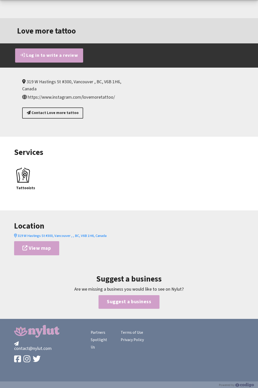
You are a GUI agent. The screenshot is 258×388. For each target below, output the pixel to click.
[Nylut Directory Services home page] (36, 331)
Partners (98, 332)
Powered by (227, 385)
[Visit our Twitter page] (37, 359)
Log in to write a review (51, 55)
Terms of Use (132, 332)
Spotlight (99, 340)
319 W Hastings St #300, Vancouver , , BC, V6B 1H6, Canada (62, 235)
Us (93, 347)
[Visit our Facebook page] (18, 359)
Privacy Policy (132, 340)
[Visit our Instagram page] (27, 359)
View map (39, 248)
